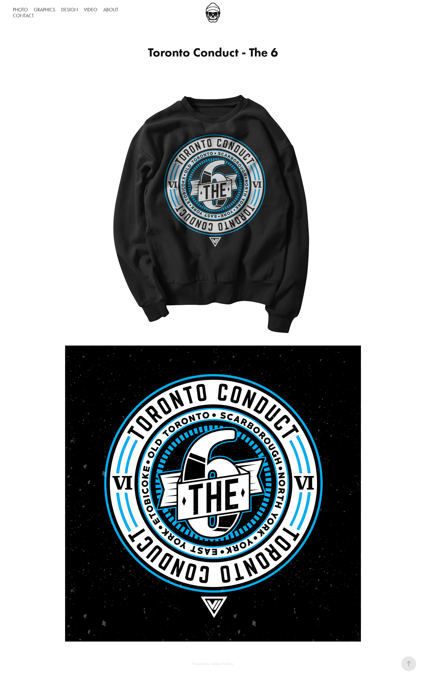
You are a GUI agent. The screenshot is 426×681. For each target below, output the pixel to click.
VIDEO (90, 10)
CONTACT (23, 15)
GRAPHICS (44, 10)
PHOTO (20, 10)
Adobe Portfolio (222, 664)
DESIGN (69, 10)
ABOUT (110, 10)
